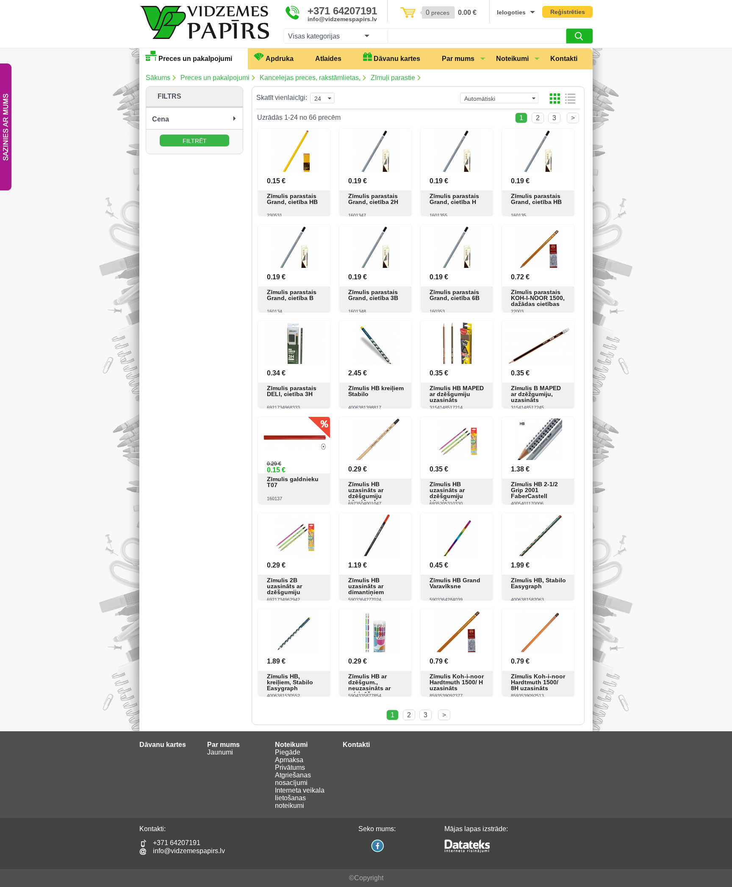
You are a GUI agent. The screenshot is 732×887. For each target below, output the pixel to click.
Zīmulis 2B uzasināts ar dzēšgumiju (284, 586)
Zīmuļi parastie (393, 77)
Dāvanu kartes (397, 58)
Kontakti (563, 58)
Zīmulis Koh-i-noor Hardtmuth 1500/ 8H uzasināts (538, 682)
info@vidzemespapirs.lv (342, 19)
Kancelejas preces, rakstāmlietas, (310, 77)
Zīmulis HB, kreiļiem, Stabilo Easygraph (290, 682)
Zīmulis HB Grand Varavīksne (455, 583)
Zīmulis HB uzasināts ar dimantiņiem (366, 586)
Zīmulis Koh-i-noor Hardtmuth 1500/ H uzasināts (457, 682)
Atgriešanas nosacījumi (293, 778)
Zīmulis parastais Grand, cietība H (454, 199)
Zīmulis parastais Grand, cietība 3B (373, 295)
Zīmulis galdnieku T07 (293, 482)
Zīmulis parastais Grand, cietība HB (292, 199)
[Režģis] (554, 98)
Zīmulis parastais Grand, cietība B (291, 295)
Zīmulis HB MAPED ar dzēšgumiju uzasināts (457, 394)
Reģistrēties (567, 11)
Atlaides (328, 58)
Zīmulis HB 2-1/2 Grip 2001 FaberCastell (534, 490)
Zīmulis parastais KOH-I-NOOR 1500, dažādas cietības (538, 298)
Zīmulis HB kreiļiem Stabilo (376, 391)
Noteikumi (512, 58)
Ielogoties (511, 12)
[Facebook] (377, 851)
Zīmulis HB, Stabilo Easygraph (538, 583)
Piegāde (287, 752)
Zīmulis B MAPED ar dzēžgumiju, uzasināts (536, 394)
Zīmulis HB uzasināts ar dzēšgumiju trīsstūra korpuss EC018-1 (373, 496)
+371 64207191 (342, 11)
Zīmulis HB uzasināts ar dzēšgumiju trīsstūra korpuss (454, 493)
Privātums (290, 767)
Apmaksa (289, 759)
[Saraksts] (570, 98)
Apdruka (280, 58)
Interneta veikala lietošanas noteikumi (299, 798)
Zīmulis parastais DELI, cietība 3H (291, 391)
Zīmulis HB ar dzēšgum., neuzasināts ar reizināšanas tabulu (369, 688)
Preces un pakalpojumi (195, 58)
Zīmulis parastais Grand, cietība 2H (373, 199)
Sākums (158, 77)
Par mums (458, 58)
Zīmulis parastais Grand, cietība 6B (455, 295)
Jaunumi (220, 752)
